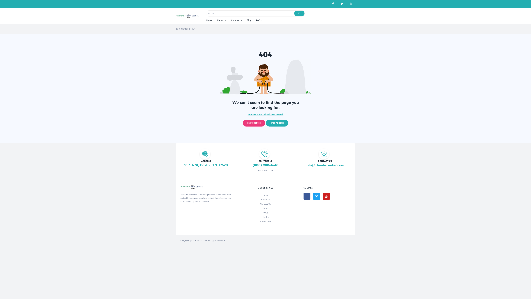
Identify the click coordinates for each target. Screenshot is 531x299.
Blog (265, 208)
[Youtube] (351, 4)
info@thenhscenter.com (325, 165)
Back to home (277, 123)
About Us (265, 199)
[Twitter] (342, 4)
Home (265, 195)
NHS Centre (202, 241)
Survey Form (265, 221)
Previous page (254, 123)
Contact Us (265, 204)
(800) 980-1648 (265, 165)
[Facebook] (333, 4)
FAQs (265, 213)
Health (265, 217)
